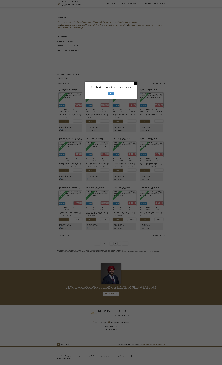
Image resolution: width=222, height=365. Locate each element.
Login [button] (66, 78)
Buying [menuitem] (155, 3)
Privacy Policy (143, 344)
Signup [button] (60, 78)
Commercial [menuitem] (122, 3)
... (119, 244)
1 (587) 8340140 (63, 129)
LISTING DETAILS (64, 121)
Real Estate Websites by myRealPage (156, 344)
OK (111, 93)
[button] (111, 294)
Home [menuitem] (109, 3)
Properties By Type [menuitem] (133, 3)
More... (162, 3)
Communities (146, 3)
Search (114, 3)
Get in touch (111, 294)
